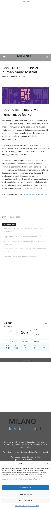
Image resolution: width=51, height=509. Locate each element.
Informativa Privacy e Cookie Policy (27, 506)
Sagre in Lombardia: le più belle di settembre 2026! (22, 237)
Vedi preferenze (25, 500)
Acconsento (25, 487)
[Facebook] (4, 81)
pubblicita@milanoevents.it (25, 459)
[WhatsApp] (15, 81)
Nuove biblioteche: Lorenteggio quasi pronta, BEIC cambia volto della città (25, 250)
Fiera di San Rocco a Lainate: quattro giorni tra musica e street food (24, 243)
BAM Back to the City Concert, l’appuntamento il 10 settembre (23, 230)
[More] (32, 81)
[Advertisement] (25, 27)
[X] (10, 81)
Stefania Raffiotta (10, 76)
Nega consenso (25, 494)
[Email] (26, 81)
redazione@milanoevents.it (37, 452)
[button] (47, 464)
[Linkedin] (21, 81)
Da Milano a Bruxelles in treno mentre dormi (20, 257)
